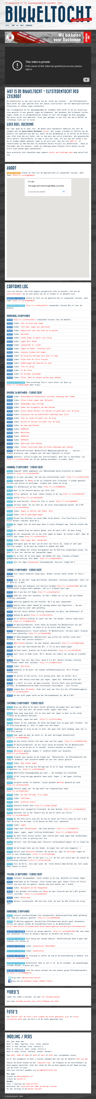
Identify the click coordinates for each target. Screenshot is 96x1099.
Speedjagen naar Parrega (32, 404)
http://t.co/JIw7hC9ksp (18, 507)
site (46, 131)
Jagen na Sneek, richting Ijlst (36, 349)
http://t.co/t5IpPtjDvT (18, 791)
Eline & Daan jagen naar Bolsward (37, 400)
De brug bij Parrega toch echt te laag (39, 356)
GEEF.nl (73, 141)
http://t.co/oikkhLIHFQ (78, 477)
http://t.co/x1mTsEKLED (70, 650)
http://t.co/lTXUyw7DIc (18, 753)
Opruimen (25, 334)
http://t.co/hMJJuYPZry (36, 537)
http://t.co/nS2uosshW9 (18, 459)
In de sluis (26, 370)
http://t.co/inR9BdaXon (55, 487)
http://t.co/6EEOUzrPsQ (76, 741)
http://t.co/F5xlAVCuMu (40, 860)
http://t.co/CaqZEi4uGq (73, 643)
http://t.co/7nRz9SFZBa (40, 633)
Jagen (23, 825)
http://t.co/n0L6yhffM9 (28, 474)
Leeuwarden (34, 562)
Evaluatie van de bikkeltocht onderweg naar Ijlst (45, 415)
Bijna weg (25, 898)
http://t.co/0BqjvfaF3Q (67, 832)
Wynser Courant (35, 1089)
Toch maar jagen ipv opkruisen (35, 327)
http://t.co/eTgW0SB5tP (24, 175)
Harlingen (71, 852)
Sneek (34, 501)
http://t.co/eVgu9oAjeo (75, 809)
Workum (61, 783)
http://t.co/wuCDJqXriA (49, 592)
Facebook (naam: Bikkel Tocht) (38, 981)
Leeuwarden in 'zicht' (31, 345)
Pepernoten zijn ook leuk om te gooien (39, 331)
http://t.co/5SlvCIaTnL (42, 615)
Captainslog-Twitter (31, 978)
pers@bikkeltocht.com (47, 1070)
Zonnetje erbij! (28, 802)
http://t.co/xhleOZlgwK (44, 854)
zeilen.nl (21, 1079)
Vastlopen (25, 798)
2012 (51, 1055)
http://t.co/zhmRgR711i (21, 973)
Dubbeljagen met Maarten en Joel (36, 363)
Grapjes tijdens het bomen (33, 352)
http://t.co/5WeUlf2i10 (51, 663)
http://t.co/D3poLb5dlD (51, 559)
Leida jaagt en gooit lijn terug (36, 338)
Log (17, 25)
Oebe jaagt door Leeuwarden (34, 540)
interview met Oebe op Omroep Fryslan (39, 1086)
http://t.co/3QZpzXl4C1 (25, 621)
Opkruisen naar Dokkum (31, 443)
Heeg (31, 481)
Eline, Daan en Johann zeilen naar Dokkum (41, 378)
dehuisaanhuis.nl (25, 1076)
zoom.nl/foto (32, 1084)
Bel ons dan (82, 1059)
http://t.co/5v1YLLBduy (51, 719)
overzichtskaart (14, 294)
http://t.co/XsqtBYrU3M (64, 931)
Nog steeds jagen (29, 763)
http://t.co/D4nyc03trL (37, 306)
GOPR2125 (25, 429)
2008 (19, 1055)
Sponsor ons (29, 25)
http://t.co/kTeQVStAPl (74, 494)
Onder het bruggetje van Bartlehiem (38, 407)
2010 (35, 1055)
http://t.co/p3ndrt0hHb (68, 586)
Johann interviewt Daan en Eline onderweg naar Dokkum (47, 447)
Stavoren (31, 852)
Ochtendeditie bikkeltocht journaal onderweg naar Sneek (48, 397)
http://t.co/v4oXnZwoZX (32, 498)
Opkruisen (25, 666)
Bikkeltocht (38, 951)
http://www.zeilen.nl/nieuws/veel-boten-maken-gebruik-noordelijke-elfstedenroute (46, 926)
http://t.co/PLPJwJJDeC (18, 785)
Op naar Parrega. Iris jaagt (34, 795)
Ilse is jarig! (28, 367)
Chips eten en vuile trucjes (34, 359)
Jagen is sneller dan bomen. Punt (37, 511)
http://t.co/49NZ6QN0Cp (18, 738)
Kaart (13, 25)
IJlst (17, 494)
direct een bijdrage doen (61, 152)
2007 (13, 1055)
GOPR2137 (25, 440)
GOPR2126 (25, 436)
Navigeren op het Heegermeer (34, 888)
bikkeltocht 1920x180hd (44, 946)
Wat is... (8, 25)
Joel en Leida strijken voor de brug (38, 418)
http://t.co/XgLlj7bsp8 (46, 806)
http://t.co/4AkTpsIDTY (18, 692)
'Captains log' (44, 1063)
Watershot (25, 433)
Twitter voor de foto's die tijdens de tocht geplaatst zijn (40, 1017)
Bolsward (19, 751)
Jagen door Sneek (29, 341)
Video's (22, 25)
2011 (43, 1055)
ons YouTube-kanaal (51, 997)
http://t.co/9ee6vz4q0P (18, 385)
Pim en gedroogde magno (32, 515)
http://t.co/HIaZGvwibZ (34, 769)
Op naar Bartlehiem (30, 425)
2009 (27, 1055)
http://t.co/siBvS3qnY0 (18, 815)
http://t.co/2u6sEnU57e (36, 894)
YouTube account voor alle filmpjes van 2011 (37, 1001)
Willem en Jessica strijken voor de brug (40, 422)
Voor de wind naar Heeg (32, 323)
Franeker (31, 689)
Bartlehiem (20, 643)
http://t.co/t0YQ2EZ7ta (68, 829)
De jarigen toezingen (31, 374)
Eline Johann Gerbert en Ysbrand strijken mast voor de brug (50, 411)
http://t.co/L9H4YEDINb (49, 918)
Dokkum (24, 619)
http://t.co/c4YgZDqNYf (67, 501)
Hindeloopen (31, 829)
